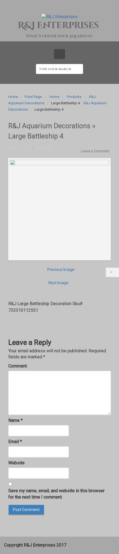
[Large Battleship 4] (59, 209)
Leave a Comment (95, 151)
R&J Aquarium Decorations (49, 126)
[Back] (112, 272)
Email (15, 441)
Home (13, 97)
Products (74, 97)
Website (16, 462)
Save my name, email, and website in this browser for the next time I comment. (56, 494)
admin (46, 148)
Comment (17, 366)
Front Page (33, 97)
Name (15, 420)
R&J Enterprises (58, 25)
